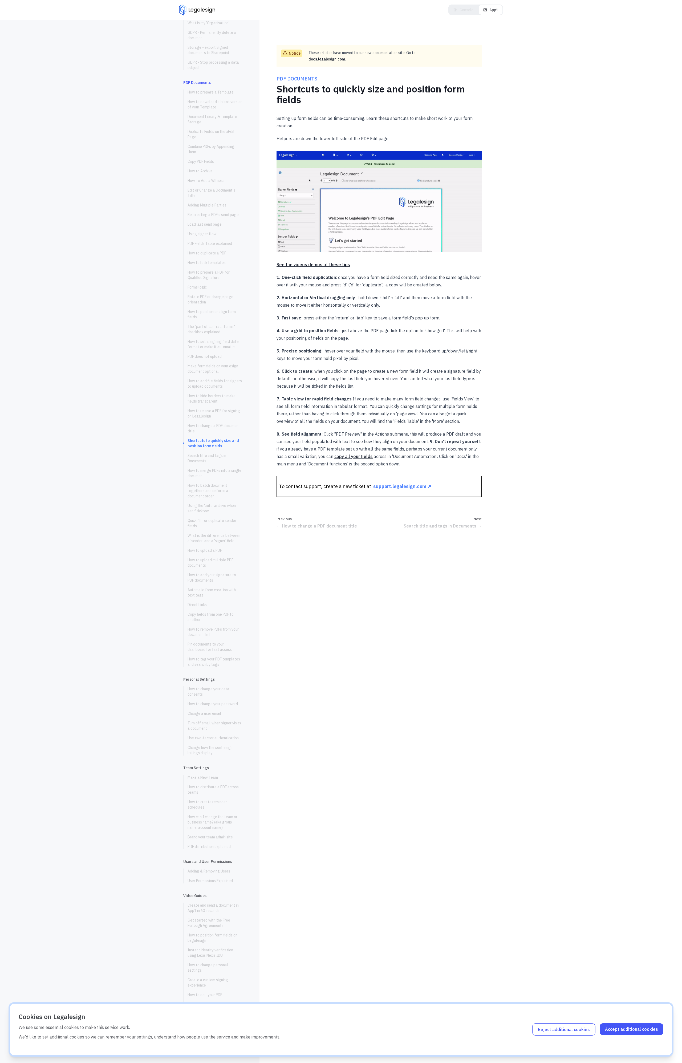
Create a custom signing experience (208, 982)
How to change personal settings (208, 968)
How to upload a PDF (205, 550)
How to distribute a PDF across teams (213, 790)
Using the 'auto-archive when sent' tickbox (212, 508)
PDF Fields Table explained (210, 243)
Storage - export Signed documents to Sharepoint (208, 50)
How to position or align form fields (212, 314)
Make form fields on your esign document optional (213, 369)
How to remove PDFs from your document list (213, 632)
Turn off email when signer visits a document (214, 726)
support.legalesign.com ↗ (402, 486)
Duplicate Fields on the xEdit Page (211, 134)
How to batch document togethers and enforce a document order (208, 490)
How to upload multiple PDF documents (210, 563)
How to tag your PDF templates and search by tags (214, 662)
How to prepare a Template (211, 92)
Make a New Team (203, 777)
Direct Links (197, 604)
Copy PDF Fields (201, 161)
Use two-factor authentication (213, 738)
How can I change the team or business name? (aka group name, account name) (212, 822)
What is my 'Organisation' (208, 23)
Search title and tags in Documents (207, 458)
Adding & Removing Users (209, 871)
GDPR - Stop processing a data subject (213, 65)
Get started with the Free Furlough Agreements (209, 923)
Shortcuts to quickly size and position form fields (213, 443)
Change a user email (204, 713)
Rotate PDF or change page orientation (210, 299)
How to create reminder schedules (207, 805)
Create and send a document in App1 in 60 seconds (213, 908)
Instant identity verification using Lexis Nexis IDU (210, 953)
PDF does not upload (205, 356)
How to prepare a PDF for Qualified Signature (209, 275)
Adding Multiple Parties (207, 205)
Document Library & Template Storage (212, 119)
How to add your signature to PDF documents (212, 578)
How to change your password (213, 703)
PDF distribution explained (209, 846)
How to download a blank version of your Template (215, 104)
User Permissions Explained (210, 880)
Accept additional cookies (631, 1029)
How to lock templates (207, 262)
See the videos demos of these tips (313, 264)
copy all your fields (353, 456)
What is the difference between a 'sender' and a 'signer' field (214, 538)
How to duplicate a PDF (207, 253)
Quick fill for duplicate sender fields (212, 523)
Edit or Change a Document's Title (211, 193)
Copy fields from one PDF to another (211, 617)
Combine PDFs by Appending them (211, 149)
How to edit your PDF (205, 994)
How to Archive (200, 171)
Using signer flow (202, 234)
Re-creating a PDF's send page (213, 214)
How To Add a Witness (206, 180)
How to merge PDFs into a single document (214, 473)
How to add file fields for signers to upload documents (215, 384)
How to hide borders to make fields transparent (212, 398)
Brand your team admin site (210, 837)
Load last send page (205, 224)
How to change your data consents (208, 692)
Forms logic (197, 287)
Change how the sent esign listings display (210, 750)
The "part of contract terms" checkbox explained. (211, 329)
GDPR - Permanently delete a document (212, 35)
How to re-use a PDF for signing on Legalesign (214, 413)
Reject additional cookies (564, 1029)
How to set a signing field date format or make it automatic (213, 344)
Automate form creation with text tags (212, 592)
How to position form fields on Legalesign (212, 938)
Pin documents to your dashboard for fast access (210, 647)
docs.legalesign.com (326, 59)
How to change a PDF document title (214, 428)
